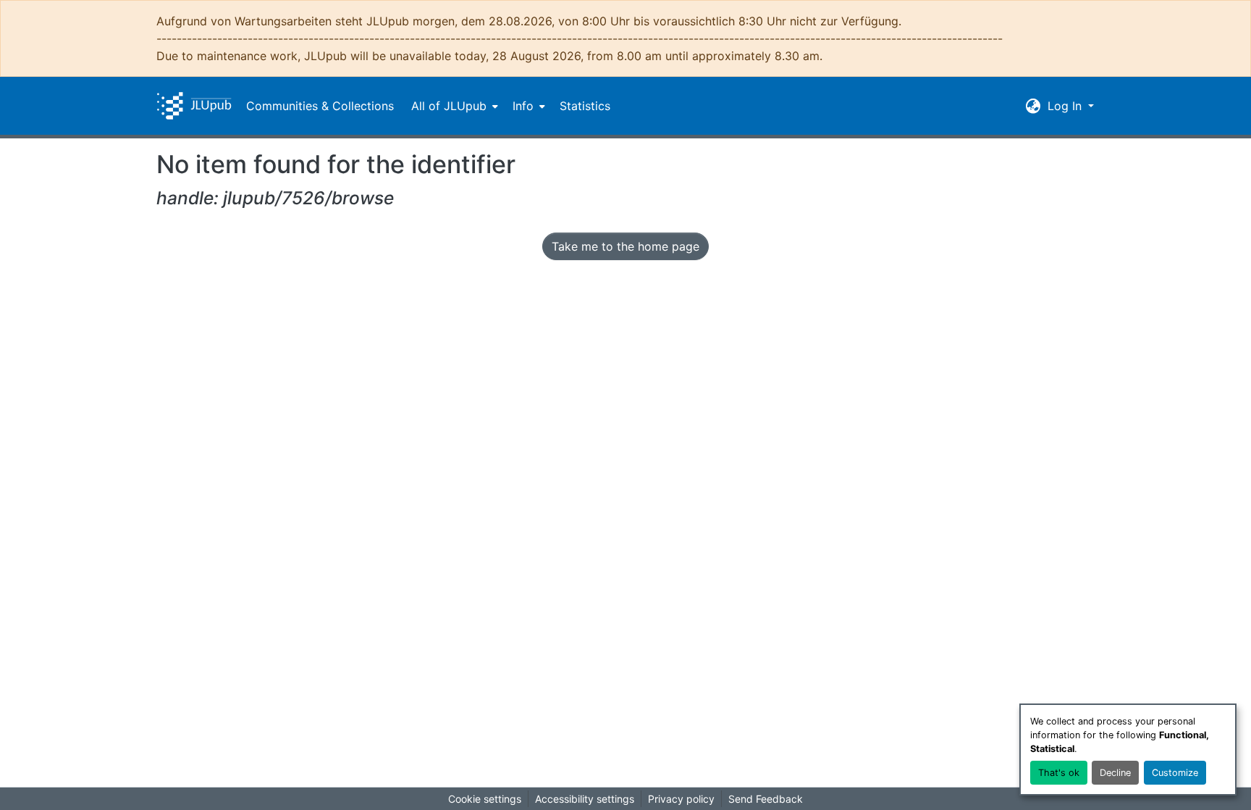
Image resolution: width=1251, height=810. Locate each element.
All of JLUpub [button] (448, 106)
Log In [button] (1066, 106)
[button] (194, 105)
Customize (1175, 772)
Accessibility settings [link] (584, 799)
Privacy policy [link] (681, 799)
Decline (1115, 772)
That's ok (1058, 772)
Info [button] (523, 106)
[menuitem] (453, 106)
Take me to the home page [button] (625, 246)
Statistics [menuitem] (585, 106)
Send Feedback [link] (765, 799)
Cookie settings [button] (484, 799)
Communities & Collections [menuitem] (320, 106)
